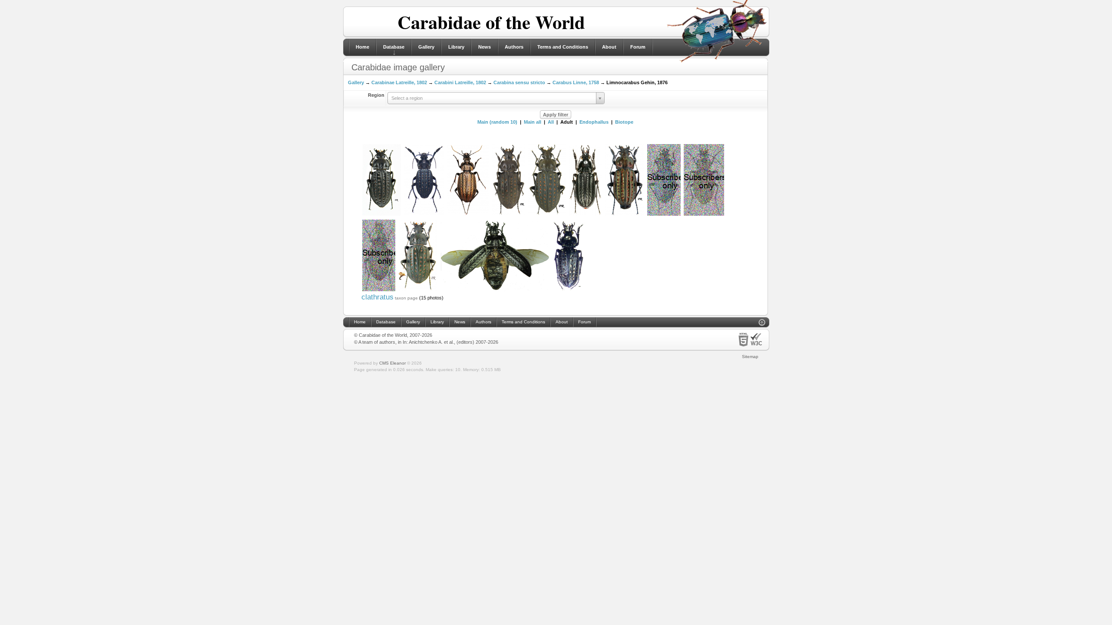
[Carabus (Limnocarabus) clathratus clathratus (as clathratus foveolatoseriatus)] (468, 214)
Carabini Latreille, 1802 (460, 82)
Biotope (624, 122)
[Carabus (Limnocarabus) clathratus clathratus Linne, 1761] (381, 214)
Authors (514, 46)
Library (456, 46)
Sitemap (750, 356)
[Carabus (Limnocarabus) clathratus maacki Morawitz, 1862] (378, 290)
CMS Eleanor (392, 363)
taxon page (406, 298)
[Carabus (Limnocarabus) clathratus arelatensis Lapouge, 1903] (495, 290)
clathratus (377, 297)
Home (362, 46)
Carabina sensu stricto (519, 82)
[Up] (761, 323)
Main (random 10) (497, 122)
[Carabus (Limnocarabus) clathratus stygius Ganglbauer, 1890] (568, 290)
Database (393, 46)
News (484, 46)
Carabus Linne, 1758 (576, 82)
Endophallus (594, 122)
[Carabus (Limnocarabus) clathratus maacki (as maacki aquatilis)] (585, 214)
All (551, 122)
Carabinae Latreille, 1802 (399, 82)
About (609, 46)
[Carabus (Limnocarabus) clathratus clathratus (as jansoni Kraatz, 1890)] (624, 214)
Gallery (426, 46)
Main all (532, 122)
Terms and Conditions (562, 46)
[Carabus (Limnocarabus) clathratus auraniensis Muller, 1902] (508, 214)
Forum (637, 46)
